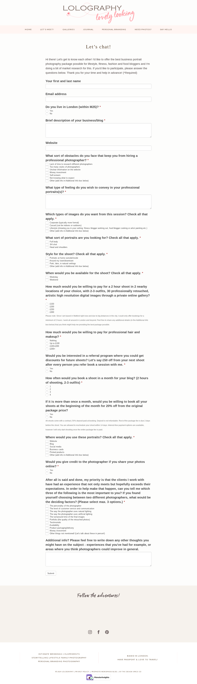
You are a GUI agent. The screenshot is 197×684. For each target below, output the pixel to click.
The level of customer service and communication (71, 509)
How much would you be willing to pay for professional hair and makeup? (93, 334)
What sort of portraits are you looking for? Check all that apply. (93, 237)
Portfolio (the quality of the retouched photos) (69, 520)
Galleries (68, 29)
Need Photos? (143, 29)
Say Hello (166, 29)
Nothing (52, 340)
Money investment (57, 172)
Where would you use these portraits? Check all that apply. (90, 437)
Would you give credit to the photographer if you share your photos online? (95, 464)
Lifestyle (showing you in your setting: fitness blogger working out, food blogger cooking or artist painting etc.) (98, 228)
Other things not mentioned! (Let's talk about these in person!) (77, 533)
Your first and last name (63, 81)
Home (28, 29)
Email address (56, 94)
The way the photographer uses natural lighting (70, 511)
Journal (88, 29)
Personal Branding (114, 29)
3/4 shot (53, 244)
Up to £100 (54, 343)
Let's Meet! (47, 29)
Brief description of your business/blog (75, 120)
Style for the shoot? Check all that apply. (77, 254)
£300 (51, 312)
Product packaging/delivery (61, 528)
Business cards (56, 449)
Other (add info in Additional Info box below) (68, 181)
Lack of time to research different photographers (70, 164)
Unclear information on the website (64, 169)
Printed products (56, 452)
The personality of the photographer (65, 506)
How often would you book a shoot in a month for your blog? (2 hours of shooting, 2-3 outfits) (97, 380)
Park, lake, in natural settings (62, 263)
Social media (55, 447)
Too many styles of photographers (64, 167)
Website (51, 143)
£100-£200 (54, 346)
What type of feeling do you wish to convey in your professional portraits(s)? (93, 190)
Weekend (53, 280)
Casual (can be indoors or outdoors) (65, 225)
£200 (51, 306)
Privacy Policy (82, 671)
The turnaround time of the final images (67, 517)
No (50, 113)
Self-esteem (54, 175)
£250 (51, 309)
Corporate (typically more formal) (64, 223)
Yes (51, 111)
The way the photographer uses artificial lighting (70, 514)
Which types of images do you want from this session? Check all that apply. (97, 216)
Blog (51, 444)
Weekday (53, 277)
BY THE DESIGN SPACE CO (130, 671)
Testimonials (55, 522)
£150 (51, 304)
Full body (53, 242)
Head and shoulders (58, 247)
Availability (54, 525)
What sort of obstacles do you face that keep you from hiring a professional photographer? (92, 158)
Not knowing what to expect (61, 178)
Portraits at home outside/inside (63, 258)
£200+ (52, 349)
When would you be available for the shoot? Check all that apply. (94, 273)
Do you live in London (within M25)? (73, 107)
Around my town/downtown (61, 261)
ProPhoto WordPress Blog (104, 671)
